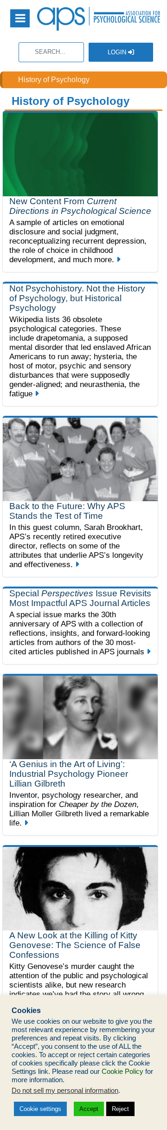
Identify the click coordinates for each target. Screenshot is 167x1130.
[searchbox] (51, 52)
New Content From (80, 206)
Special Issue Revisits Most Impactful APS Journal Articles (80, 598)
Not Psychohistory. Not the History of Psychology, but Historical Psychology (77, 298)
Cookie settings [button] (40, 1108)
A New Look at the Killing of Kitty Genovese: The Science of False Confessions (75, 945)
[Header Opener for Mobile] (20, 18)
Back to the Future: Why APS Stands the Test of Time (67, 511)
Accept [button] (88, 1108)
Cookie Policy (122, 1071)
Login (118, 52)
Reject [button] (120, 1108)
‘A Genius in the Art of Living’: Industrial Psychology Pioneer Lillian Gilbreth (68, 773)
